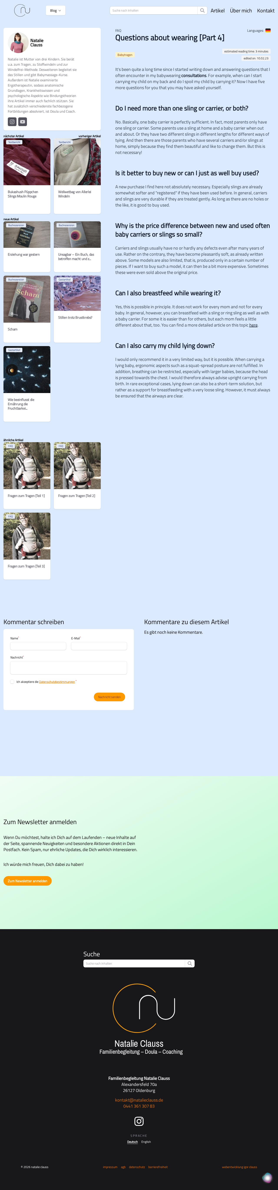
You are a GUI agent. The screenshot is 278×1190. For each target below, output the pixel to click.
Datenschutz (137, 1167)
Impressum (110, 1167)
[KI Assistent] (268, 1178)
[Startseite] (22, 10)
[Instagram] (139, 1121)
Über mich (241, 10)
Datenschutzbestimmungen (57, 681)
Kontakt (266, 10)
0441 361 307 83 (139, 1106)
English (146, 1142)
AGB (123, 1167)
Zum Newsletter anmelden (27, 880)
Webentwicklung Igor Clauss (239, 1167)
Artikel (218, 10)
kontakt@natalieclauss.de (139, 1100)
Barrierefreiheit (158, 1167)
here (253, 325)
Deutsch (132, 1142)
